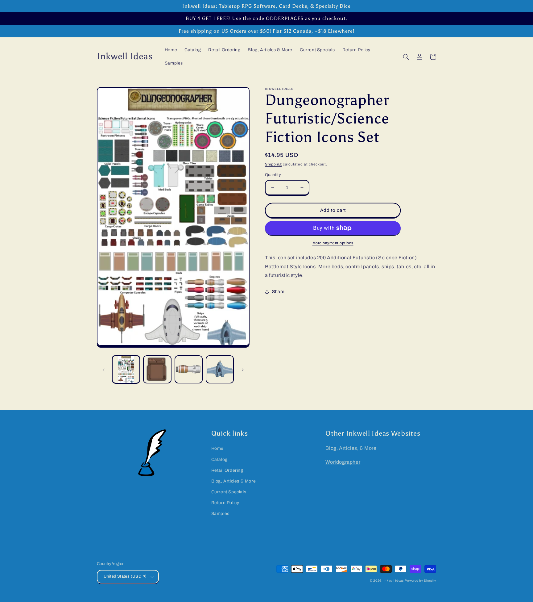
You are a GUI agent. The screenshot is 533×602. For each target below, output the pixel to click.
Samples (220, 513)
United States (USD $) (125, 576)
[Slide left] (103, 369)
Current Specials (228, 492)
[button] (406, 57)
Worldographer (342, 462)
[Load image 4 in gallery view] (220, 369)
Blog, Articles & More (233, 481)
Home (217, 448)
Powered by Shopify (420, 580)
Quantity (273, 175)
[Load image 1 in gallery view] (126, 369)
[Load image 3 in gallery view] (189, 369)
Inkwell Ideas (394, 580)
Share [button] (278, 291)
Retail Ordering (227, 470)
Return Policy (225, 502)
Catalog (219, 459)
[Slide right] (243, 369)
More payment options (332, 243)
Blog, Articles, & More (350, 448)
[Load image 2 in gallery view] (157, 369)
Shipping (273, 164)
